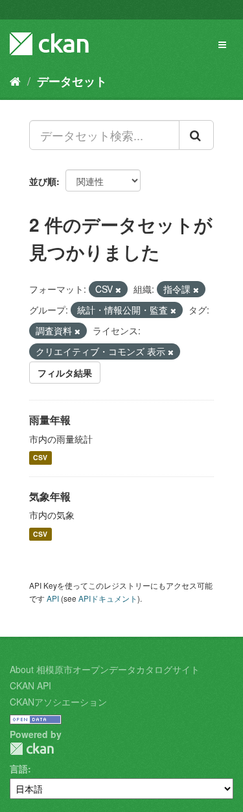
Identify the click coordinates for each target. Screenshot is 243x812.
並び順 (42, 181)
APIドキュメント (107, 598)
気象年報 (50, 496)
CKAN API (30, 685)
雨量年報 (50, 419)
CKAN (32, 749)
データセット (72, 81)
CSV (40, 458)
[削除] (118, 289)
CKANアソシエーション (58, 701)
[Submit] (196, 135)
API (53, 598)
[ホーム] (15, 80)
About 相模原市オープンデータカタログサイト (105, 669)
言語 (19, 768)
